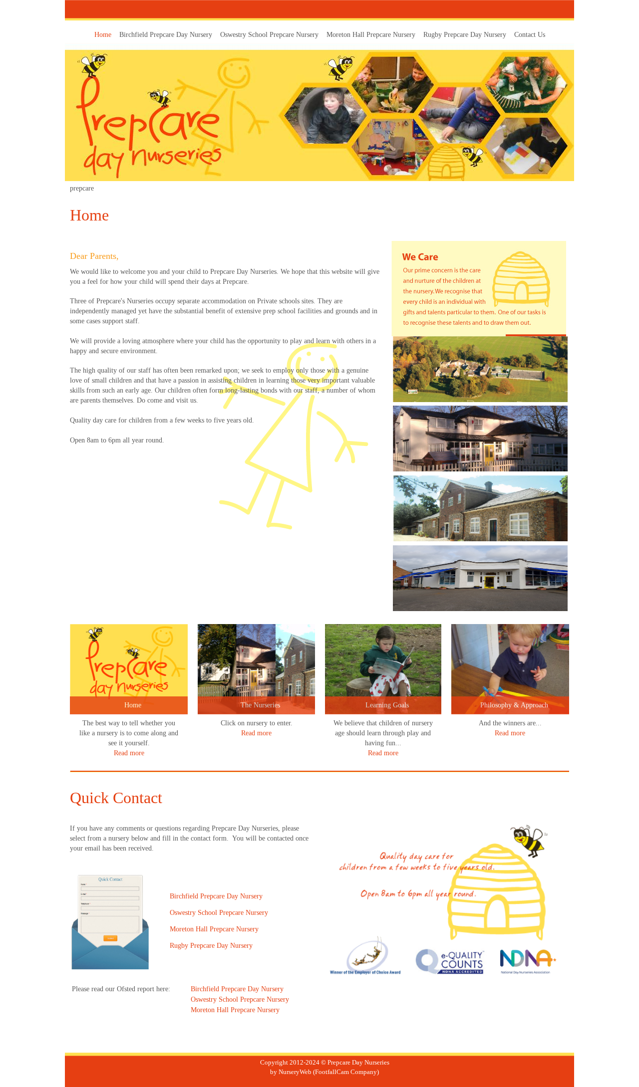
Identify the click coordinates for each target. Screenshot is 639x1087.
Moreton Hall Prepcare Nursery (235, 1010)
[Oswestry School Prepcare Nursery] (480, 438)
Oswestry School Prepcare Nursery (219, 912)
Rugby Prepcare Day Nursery (211, 945)
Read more (129, 753)
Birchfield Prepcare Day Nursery (237, 989)
